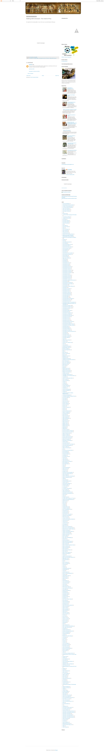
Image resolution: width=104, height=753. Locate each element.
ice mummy (64, 487)
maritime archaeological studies (68, 531)
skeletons (64, 668)
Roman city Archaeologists (67, 648)
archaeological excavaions (67, 270)
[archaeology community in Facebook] (66, 192)
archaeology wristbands (66, 328)
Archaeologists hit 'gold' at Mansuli (68, 286)
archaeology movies (66, 317)
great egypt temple (66, 463)
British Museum (65, 364)
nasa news (64, 584)
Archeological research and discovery (69, 331)
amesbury (64, 239)
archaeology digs (65, 297)
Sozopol (64, 669)
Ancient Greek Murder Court (67, 244)
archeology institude (66, 337)
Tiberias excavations (66, 686)
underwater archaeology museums (68, 717)
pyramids (64, 634)
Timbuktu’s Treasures (66, 687)
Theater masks (65, 683)
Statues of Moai (65, 674)
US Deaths (64, 720)
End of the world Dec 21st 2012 (68, 430)
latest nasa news (65, 516)
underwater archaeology (67, 713)
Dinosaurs (47, 58)
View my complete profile (70, 174)
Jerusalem (64, 505)
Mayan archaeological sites (67, 542)
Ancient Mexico (65, 250)
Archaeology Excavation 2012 (67, 306)
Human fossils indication (67, 483)
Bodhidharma (65, 357)
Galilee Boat (65, 458)
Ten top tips (64, 679)
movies (64, 565)
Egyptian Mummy (65, 424)
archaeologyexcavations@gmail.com (68, 164)
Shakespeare (65, 662)
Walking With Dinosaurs (53, 58)
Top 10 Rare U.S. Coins (66, 698)
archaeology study (66, 326)
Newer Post (28, 75)
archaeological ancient (66, 262)
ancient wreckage (65, 256)
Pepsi (63, 623)
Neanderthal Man (65, 592)
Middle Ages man (65, 558)
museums (64, 574)
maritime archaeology (66, 532)
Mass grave (64, 538)
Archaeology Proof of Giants (72, 150)
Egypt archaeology (66, 415)
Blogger (56, 750)
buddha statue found (66, 369)
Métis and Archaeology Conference (68, 557)
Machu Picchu (65, 525)
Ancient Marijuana (65, 249)
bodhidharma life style (66, 358)
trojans (64, 702)
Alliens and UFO (65, 231)
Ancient (64, 240)
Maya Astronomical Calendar (67, 541)
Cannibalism (65, 376)
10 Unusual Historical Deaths (67, 207)
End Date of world (65, 429)
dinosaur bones (65, 402)
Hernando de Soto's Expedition (68, 472)
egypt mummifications (66, 418)
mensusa (64, 554)
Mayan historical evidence (67, 549)
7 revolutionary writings (66, 216)
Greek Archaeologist (66, 467)
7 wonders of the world (66, 218)
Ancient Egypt (65, 243)
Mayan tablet (65, 551)
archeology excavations (66, 336)
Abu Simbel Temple (66, 220)
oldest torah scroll (65, 612)
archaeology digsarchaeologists (68, 298)
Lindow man (65, 521)
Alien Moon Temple (66, 226)
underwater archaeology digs (67, 714)
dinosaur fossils (65, 404)
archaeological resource (66, 278)
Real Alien (64, 640)
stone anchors (65, 675)
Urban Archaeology (66, 718)
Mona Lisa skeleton (66, 563)
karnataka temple (65, 511)
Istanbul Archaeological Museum (68, 499)
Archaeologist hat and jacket (67, 282)
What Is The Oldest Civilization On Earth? (70, 109)
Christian (64, 381)
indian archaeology (66, 490)
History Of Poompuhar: (67, 130)
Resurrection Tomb (66, 645)
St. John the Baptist (66, 673)
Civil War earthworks (66, 385)
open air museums (66, 613)
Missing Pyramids (65, 559)
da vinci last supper (66, 397)
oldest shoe (64, 611)
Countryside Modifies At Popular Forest (71, 136)
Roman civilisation (66, 649)
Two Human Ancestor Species (67, 707)
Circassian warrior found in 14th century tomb (71, 143)
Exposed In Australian (66, 439)
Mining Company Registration (66, 57)
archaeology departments (67, 294)
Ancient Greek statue (66, 245)
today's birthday (65, 692)
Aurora (64, 343)
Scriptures (64, 657)
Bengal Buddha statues (66, 347)
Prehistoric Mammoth (66, 629)
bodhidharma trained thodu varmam (68, 359)
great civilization (65, 462)
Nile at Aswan (65, 600)
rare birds (64, 638)
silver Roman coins (66, 665)
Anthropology (65, 259)
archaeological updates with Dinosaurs (69, 280)
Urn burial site (65, 719)
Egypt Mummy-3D (65, 420)
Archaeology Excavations (39, 5)
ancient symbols (65, 255)
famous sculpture (65, 446)
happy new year (65, 468)
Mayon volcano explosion (67, 552)
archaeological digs (66, 265)
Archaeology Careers (66, 291)
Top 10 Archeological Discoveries (68, 697)
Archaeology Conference (67, 292)
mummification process (66, 568)
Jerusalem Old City (66, 506)
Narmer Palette (65, 578)
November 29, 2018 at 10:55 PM (34, 71)
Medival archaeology (66, 553)
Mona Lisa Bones (65, 562)
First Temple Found (66, 456)
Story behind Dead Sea (66, 678)
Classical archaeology (66, 389)
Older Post (57, 75)
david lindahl (65, 399)
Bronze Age (64, 365)
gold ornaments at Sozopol (67, 461)
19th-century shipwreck (66, 209)
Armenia (64, 338)
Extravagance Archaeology (67, 440)
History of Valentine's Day (67, 477)
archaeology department (67, 293)
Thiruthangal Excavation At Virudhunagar (69, 684)
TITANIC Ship (65, 690)
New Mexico (65, 597)
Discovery (64, 409)
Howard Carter (65, 482)
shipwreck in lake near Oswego (68, 663)
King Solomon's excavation (67, 514)
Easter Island (65, 414)
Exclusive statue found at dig (67, 436)
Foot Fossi (64, 457)
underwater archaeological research (68, 712)
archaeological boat (66, 264)
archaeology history (66, 311)
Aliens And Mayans (66, 229)
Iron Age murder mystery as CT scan (68, 498)
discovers (64, 408)
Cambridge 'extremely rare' (67, 374)
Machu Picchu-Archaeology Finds (68, 527)
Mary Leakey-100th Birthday (67, 537)
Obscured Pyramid (66, 601)
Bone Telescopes (65, 360)
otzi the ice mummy (66, 618)
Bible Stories (65, 352)
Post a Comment (30, 73)
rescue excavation (65, 643)
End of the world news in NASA (68, 431)
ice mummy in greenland (67, 488)
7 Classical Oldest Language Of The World (69, 214)
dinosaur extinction (66, 403)
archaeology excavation (66, 288)
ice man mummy (65, 485)
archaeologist (65, 281)
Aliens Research (65, 230)
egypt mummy (65, 419)
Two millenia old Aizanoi (66, 708)
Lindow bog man (65, 520)
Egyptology (64, 428)
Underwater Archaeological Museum (68, 711)
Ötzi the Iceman (65, 621)
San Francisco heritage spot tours (68, 653)
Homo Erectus (65, 479)
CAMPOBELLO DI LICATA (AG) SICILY (69, 375)
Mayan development (66, 547)
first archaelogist (65, 451)
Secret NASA (65, 660)
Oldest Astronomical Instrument (68, 605)
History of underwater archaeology (68, 476)
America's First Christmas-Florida (68, 234)
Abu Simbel (64, 219)
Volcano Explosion (66, 722)
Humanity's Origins (66, 484)
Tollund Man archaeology (67, 695)
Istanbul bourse (65, 500)
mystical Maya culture (66, 575)
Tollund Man (65, 693)
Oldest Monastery (65, 610)
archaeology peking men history (68, 321)
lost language (65, 524)
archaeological (65, 261)
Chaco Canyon (65, 379)
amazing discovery (66, 232)
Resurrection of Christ (66, 644)
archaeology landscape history (68, 315)
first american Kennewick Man (67, 450)
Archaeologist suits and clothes (68, 283)
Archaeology (69, 169)
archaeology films (65, 309)
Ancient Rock (65, 251)
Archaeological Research (67, 277)
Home (43, 75)
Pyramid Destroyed (66, 633)
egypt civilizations (65, 417)
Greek (64, 466)
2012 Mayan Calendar (66, 211)
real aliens (64, 642)
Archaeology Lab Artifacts (67, 314)
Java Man (64, 504)
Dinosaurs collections (66, 407)
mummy (64, 570)
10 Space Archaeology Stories (67, 206)
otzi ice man (64, 616)
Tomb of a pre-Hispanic (66, 696)
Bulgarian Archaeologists (67, 370)
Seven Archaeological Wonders (68, 661)
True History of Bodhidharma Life (70, 88)
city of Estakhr (65, 384)
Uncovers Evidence (66, 709)
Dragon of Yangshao (66, 412)
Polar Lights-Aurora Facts (67, 627)
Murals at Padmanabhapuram (67, 573)
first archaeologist (65, 452)
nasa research (65, 585)
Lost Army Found (65, 522)
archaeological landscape (67, 275)
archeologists (65, 332)
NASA (64, 579)
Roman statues (65, 650)
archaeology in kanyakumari (67, 312)
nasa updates (65, 589)
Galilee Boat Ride (65, 460)
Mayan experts (65, 548)
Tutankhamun (65, 706)
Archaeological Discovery (67, 267)
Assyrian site (65, 341)
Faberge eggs (65, 441)
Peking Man (64, 622)
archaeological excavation (67, 271)
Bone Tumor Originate (66, 362)
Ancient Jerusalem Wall (66, 248)
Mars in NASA (65, 536)
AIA (63, 224)
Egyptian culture (65, 423)
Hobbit (64, 478)
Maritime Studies (65, 535)
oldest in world (65, 607)
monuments (64, 564)
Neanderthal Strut (65, 594)
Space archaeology (66, 670)
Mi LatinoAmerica (64, 61)
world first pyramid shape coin (67, 724)
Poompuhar (64, 628)
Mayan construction (66, 546)
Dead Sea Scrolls (65, 401)
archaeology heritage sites (67, 310)
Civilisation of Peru (66, 386)
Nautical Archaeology (66, 590)
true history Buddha (66, 703)
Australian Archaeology (66, 346)
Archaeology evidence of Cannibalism (69, 302)
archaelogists (65, 260)
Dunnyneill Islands (66, 413)
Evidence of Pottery (66, 434)
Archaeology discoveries (42, 58)
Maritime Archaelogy (66, 530)
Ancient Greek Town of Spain (67, 246)
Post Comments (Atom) (34, 77)
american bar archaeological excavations (69, 237)
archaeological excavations (67, 272)
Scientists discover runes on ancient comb (69, 654)
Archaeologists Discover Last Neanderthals (71, 102)
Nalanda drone (65, 576)
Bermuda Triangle (65, 348)
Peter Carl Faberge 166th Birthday (68, 626)
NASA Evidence (65, 580)
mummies (64, 567)
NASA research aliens (66, 586)
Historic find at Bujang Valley (67, 473)
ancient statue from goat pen (67, 254)
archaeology (31, 58)
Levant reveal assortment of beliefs (68, 519)
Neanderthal (65, 591)
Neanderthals (65, 595)
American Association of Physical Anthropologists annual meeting (68, 236)
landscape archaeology (66, 515)
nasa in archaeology (66, 581)
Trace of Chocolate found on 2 (67, 701)
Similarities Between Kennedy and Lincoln (69, 666)
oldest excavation (65, 606)
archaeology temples (66, 327)
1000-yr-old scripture (66, 208)
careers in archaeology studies (68, 378)
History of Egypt (65, 474)
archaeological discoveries (67, 266)
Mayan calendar (65, 543)
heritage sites (65, 471)
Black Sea (64, 354)
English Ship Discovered (67, 433)
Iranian (64, 495)
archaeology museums (66, 320)
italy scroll (64, 503)
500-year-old (65, 213)
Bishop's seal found (66, 353)
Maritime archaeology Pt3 (67, 533)
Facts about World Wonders (67, 445)
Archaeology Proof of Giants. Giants (68, 325)
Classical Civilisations (66, 390)
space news (64, 672)
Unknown (30, 64)
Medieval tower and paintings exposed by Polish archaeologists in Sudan (72, 123)
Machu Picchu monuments (67, 526)
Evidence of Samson (66, 435)
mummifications (65, 569)
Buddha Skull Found (66, 368)
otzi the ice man (65, 617)
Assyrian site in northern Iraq (67, 342)
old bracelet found (65, 602)
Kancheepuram (65, 510)
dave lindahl (65, 398)
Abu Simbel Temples (66, 221)
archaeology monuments (67, 316)
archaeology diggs (35, 58)
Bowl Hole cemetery (66, 363)
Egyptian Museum (65, 425)
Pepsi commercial (65, 624)
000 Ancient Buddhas (66, 203)
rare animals (65, 637)
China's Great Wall (66, 380)
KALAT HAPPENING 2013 (67, 509)
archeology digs (65, 333)
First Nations (65, 455)
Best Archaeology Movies (67, 349)
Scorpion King (65, 656)
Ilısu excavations (65, 489)
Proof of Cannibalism (66, 632)
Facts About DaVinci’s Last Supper (68, 444)
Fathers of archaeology (66, 447)
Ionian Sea (64, 494)
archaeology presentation (67, 322)
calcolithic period (65, 373)
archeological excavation (67, 330)
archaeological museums (67, 276)
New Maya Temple (66, 596)
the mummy (64, 680)
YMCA (64, 725)
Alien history (65, 225)
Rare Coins (64, 639)
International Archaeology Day (67, 493)
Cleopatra (64, 391)
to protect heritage (65, 691)
